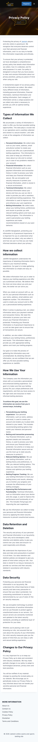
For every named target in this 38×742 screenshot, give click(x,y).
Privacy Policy (7, 715)
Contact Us (6, 709)
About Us (5, 706)
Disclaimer (6, 718)
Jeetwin (24, 41)
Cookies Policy (7, 712)
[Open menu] (34, 3)
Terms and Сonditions (10, 721)
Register (26, 4)
